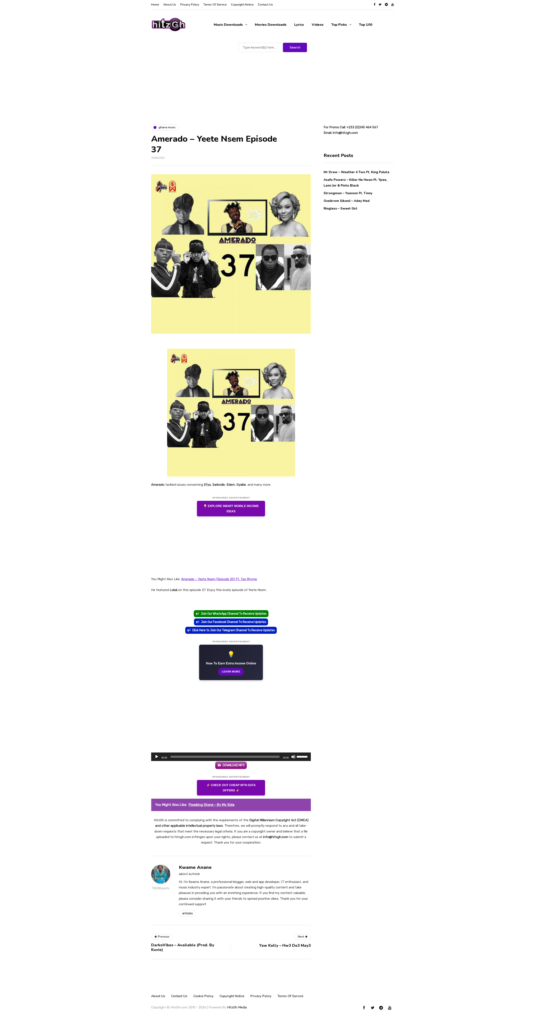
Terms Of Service (215, 5)
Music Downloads (228, 24)
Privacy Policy (189, 5)
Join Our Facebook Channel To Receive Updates (233, 622)
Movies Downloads (271, 24)
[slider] (303, 756)
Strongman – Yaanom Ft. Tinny (348, 193)
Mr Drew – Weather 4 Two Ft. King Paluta (356, 172)
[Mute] (293, 757)
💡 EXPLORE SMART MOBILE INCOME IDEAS (231, 508)
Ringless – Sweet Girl (340, 208)
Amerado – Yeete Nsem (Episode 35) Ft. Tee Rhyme (219, 579)
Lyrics (299, 24)
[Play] (157, 757)
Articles (187, 913)
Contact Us (265, 5)
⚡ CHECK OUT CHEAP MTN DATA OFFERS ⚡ (231, 787)
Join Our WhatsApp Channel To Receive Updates (234, 613)
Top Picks (339, 24)
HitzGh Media (237, 1007)
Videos (318, 24)
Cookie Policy (203, 996)
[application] (231, 756)
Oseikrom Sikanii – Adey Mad (347, 201)
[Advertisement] (272, 85)
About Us (169, 5)
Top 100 (365, 24)
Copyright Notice (242, 5)
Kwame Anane (195, 867)
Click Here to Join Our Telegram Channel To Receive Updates (233, 630)
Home (155, 5)
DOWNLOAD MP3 (234, 765)
